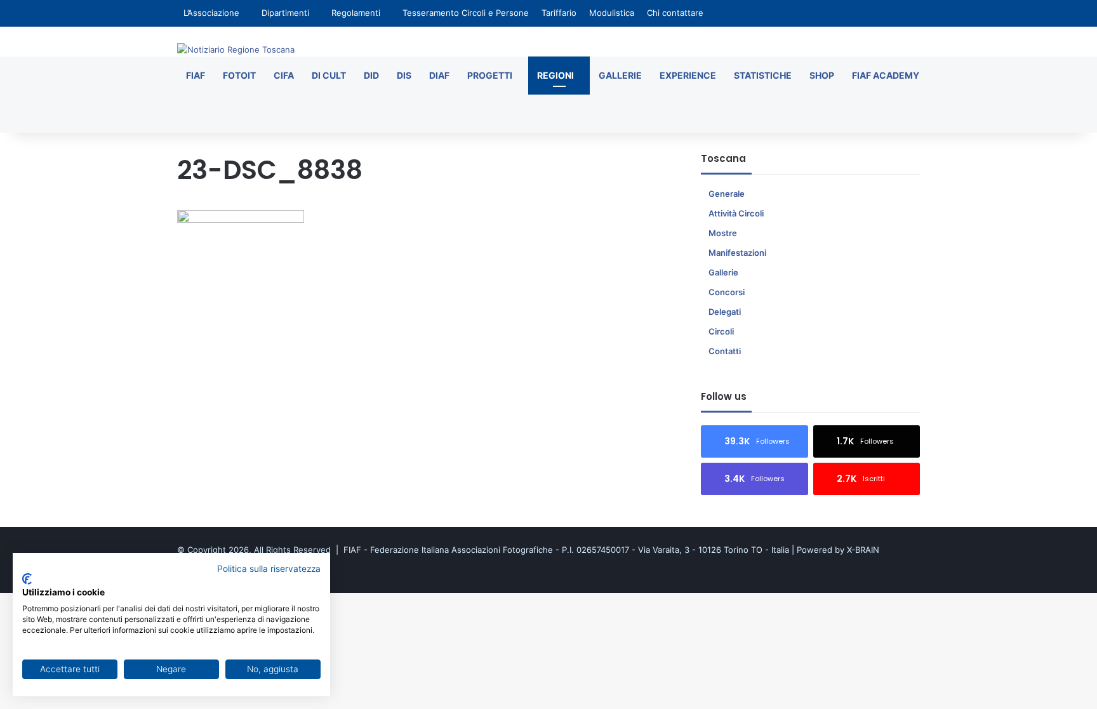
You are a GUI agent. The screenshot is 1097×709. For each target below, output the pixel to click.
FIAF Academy (885, 75)
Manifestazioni (737, 253)
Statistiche (763, 75)
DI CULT (329, 75)
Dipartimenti (285, 13)
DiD (371, 75)
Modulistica (611, 13)
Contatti (724, 351)
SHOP (821, 75)
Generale (726, 194)
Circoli (721, 331)
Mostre (722, 233)
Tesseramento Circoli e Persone (465, 13)
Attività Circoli (736, 213)
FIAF (195, 75)
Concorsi (726, 292)
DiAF (439, 75)
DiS (404, 75)
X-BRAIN (863, 550)
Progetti (489, 75)
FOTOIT (239, 75)
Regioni (555, 75)
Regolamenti (355, 13)
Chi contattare (675, 13)
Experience (688, 75)
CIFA (284, 75)
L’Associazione (211, 13)
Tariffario (559, 13)
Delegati (724, 312)
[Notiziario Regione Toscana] (236, 49)
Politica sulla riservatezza (269, 569)
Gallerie (620, 75)
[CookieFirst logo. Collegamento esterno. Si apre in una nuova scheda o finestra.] (27, 579)
